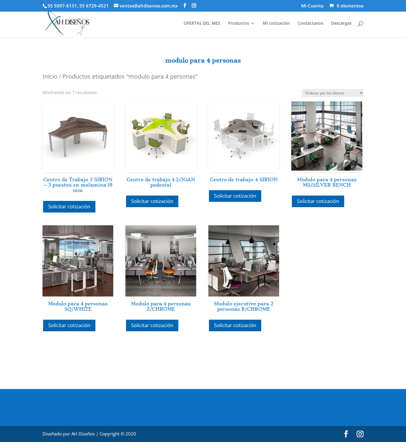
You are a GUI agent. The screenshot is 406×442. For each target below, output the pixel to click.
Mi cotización (276, 23)
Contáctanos (310, 23)
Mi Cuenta (312, 6)
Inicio (50, 76)
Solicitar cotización (69, 206)
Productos (238, 23)
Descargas (341, 23)
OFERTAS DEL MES (202, 23)
